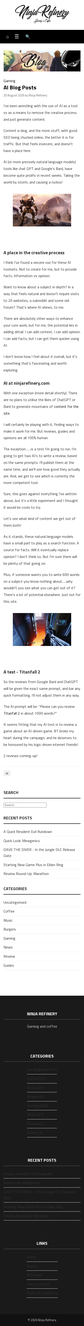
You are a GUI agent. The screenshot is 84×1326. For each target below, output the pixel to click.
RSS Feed (34, 1275)
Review (9, 956)
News (8, 947)
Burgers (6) (35, 1096)
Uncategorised (15, 902)
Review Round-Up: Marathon (26, 873)
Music (8, 920)
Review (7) (35, 1123)
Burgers (10, 929)
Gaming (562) (37, 1105)
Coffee (9, 911)
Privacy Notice (38, 1284)
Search (32, 1266)
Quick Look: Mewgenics (22, 840)
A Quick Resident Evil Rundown (28, 831)
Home (31, 1257)
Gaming (9, 81)
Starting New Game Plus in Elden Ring (33, 865)
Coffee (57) (36, 1078)
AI (7, 773)
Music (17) (35, 1087)
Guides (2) (34, 1132)
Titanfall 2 (12, 713)
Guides (9, 965)
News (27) (35, 1114)
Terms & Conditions (42, 1293)
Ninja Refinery (47, 1320)
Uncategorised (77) (42, 1069)
